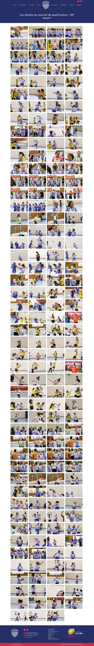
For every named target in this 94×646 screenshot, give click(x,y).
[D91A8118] (19, 131)
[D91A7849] (19, 453)
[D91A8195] (55, 44)
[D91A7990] (37, 242)
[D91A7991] (19, 242)
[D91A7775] (19, 565)
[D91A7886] (73, 391)
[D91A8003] (37, 230)
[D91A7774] (37, 565)
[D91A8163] (37, 69)
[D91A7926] (55, 329)
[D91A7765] (19, 590)
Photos (38, 5)
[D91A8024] (55, 193)
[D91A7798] (19, 516)
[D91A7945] (37, 317)
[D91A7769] (37, 578)
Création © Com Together (17, 644)
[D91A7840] (73, 466)
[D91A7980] (37, 255)
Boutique (79, 5)
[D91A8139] (37, 93)
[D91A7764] (37, 590)
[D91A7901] (19, 379)
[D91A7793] (37, 528)
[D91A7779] (37, 553)
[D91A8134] (73, 93)
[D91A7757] (37, 602)
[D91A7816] (19, 503)
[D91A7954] (55, 292)
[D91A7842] (37, 466)
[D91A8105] (73, 131)
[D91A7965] (37, 280)
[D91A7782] (73, 540)
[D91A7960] (73, 280)
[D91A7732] (19, 31)
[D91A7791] (73, 528)
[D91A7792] (55, 528)
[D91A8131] (19, 106)
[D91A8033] (55, 180)
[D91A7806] (55, 503)
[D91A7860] (19, 429)
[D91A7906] (37, 367)
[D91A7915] (73, 342)
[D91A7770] (19, 578)
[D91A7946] (19, 317)
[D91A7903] (73, 367)
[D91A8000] (55, 230)
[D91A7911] (55, 354)
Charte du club (51, 634)
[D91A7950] (55, 304)
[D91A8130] (37, 106)
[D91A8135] (55, 93)
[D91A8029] (19, 193)
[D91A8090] (73, 143)
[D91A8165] (73, 56)
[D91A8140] (19, 93)
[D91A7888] (55, 391)
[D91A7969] (19, 280)
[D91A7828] (19, 491)
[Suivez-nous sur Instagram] (78, 1)
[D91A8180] (73, 44)
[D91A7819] (73, 491)
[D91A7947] (73, 304)
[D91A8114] (37, 131)
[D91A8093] (55, 143)
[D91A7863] (73, 416)
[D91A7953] (73, 292)
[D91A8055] (55, 156)
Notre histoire (51, 630)
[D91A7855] (73, 429)
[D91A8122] (55, 118)
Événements (54, 5)
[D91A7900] (37, 379)
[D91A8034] (37, 180)
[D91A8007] (19, 230)
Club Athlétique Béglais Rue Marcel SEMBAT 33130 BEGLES (32, 633)
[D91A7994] (73, 230)
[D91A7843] (19, 466)
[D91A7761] (73, 590)
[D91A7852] (55, 441)
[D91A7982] (73, 242)
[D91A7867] (19, 416)
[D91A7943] (55, 317)
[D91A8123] (37, 118)
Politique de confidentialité (53, 639)
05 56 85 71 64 (29, 637)
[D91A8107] (55, 131)
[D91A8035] (19, 180)
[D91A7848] (37, 453)
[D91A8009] (55, 218)
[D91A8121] (73, 118)
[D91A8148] (55, 81)
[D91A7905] (55, 367)
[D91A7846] (55, 453)
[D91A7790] (19, 540)
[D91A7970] (73, 267)
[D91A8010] (37, 218)
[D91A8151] (37, 81)
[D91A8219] (37, 31)
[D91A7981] (19, 255)
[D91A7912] (37, 354)
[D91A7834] (37, 478)
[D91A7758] (19, 602)
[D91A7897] (73, 379)
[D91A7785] (37, 540)
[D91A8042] (55, 168)
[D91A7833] (55, 478)
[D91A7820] (55, 491)
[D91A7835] (19, 478)
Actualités (31, 5)
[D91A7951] (37, 304)
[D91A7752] (55, 615)
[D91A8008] (73, 218)
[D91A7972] (37, 267)
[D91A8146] (73, 81)
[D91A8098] (37, 143)
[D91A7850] (73, 441)
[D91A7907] (19, 367)
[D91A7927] (37, 329)
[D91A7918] (37, 342)
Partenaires (64, 5)
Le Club (14, 5)
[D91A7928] (19, 329)
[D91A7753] (37, 615)
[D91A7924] (73, 329)
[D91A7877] (37, 404)
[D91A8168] (55, 56)
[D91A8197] (37, 44)
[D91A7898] (55, 379)
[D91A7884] (19, 404)
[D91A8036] (73, 168)
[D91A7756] (55, 602)
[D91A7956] (19, 292)
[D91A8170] (19, 56)
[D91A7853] (37, 441)
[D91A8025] (37, 193)
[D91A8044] (19, 168)
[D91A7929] (73, 317)
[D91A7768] (55, 578)
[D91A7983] (55, 242)
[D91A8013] (73, 205)
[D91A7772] (55, 565)
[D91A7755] (73, 602)
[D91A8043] (37, 168)
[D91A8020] (73, 193)
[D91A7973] (19, 267)
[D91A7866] (37, 416)
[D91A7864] (55, 416)
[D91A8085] (19, 156)
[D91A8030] (73, 180)
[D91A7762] (55, 590)
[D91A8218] (55, 31)
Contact (72, 5)
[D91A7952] (19, 304)
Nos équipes (22, 5)
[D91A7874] (73, 404)
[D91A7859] (37, 429)
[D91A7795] (73, 516)
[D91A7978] (73, 255)
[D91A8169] (37, 56)
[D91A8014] (55, 205)
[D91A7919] (19, 342)
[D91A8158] (55, 69)
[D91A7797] (37, 516)
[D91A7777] (55, 553)
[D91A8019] (19, 205)
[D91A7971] (55, 267)
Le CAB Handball (51, 629)
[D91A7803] (73, 503)
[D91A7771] (73, 565)
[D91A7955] (37, 292)
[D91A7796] (55, 516)
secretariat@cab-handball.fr (32, 635)
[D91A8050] (73, 156)
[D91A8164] (19, 69)
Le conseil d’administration (53, 631)
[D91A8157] (73, 69)
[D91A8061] (37, 156)
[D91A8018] (37, 205)
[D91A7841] (55, 466)
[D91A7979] (55, 255)
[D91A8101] (19, 143)
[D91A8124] (19, 118)
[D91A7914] (19, 354)
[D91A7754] (19, 615)
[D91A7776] (73, 553)
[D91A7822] (37, 491)
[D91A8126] (55, 106)
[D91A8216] (19, 44)
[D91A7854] (19, 441)
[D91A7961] (55, 280)
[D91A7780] (19, 553)
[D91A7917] (55, 342)
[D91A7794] (19, 528)
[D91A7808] (37, 503)
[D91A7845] (73, 453)
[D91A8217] (73, 31)
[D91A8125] (73, 106)
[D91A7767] (73, 578)
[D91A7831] (73, 478)
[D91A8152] (19, 81)
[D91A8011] (19, 218)
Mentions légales (51, 637)
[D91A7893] (19, 391)
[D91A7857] (55, 429)
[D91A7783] (55, 540)
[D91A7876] (55, 404)
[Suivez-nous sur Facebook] (81, 1)
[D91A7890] (37, 391)
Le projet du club (51, 632)
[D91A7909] (73, 354)
